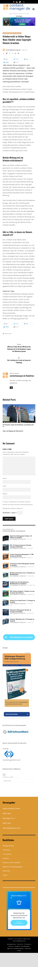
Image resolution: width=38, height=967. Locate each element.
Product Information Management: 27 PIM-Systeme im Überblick (22, 555)
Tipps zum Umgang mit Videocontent (13, 431)
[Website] (11, 387)
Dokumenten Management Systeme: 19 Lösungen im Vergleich (20, 610)
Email (4, 486)
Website (5, 494)
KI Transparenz (7, 854)
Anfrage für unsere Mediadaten (12, 862)
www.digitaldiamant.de (11, 828)
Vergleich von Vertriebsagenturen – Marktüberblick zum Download (20, 582)
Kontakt (5, 875)
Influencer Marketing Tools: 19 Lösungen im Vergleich (22, 620)
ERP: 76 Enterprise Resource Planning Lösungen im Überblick (20, 546)
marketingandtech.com (11, 760)
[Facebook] (13, 2)
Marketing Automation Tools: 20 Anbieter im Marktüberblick (22, 573)
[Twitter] (19, 2)
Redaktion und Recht (15, 33)
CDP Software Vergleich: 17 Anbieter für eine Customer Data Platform (22, 592)
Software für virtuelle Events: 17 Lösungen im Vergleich (22, 601)
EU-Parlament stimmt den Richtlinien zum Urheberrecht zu (18, 425)
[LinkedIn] (16, 2)
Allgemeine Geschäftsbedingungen (12, 867)
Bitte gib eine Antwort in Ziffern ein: (13, 508)
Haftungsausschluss (8, 846)
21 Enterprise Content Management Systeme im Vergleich (22, 564)
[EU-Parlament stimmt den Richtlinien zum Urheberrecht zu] (16, 413)
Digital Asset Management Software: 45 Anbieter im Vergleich (21, 536)
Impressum (6, 858)
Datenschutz (6, 850)
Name (5, 478)
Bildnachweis (6, 871)
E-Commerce (6, 33)
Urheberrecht (7, 333)
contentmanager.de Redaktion (13, 50)
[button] (7, 59)
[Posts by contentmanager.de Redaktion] (4, 50)
